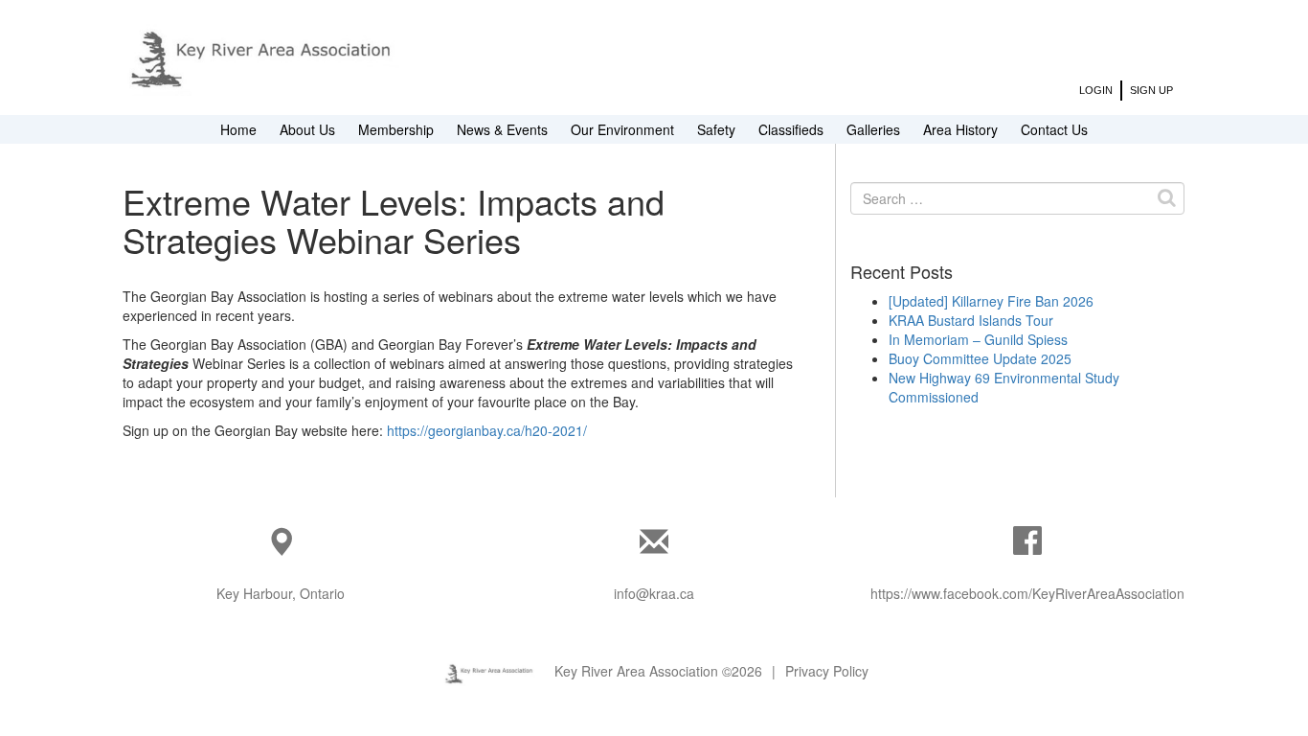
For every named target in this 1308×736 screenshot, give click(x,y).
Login (1096, 90)
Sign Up (1151, 90)
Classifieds (790, 129)
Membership (396, 129)
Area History (960, 129)
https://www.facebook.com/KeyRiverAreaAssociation (1027, 593)
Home (238, 129)
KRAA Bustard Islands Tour (971, 320)
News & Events (502, 129)
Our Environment (622, 129)
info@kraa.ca (654, 593)
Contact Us (1054, 129)
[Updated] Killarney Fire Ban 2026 (991, 300)
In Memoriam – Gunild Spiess (978, 339)
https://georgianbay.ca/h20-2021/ (487, 430)
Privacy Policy (826, 670)
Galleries (873, 129)
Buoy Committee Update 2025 (980, 358)
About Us (307, 129)
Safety (716, 129)
